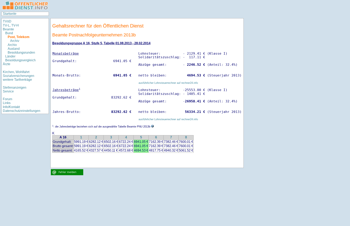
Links (7, 103)
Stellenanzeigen (14, 87)
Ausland (14, 48)
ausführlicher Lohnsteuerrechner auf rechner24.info (168, 82)
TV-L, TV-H (11, 25)
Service (8, 91)
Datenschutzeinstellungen (21, 110)
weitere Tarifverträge (17, 79)
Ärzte (6, 64)
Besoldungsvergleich (20, 60)
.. (58, 138)
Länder (10, 56)
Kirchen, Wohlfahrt (16, 72)
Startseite (9, 13)
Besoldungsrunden (21, 52)
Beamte (8, 29)
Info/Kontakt (11, 107)
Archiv (14, 40)
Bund (9, 33)
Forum (7, 99)
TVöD (7, 21)
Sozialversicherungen (18, 75)
